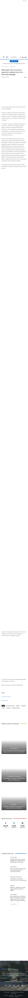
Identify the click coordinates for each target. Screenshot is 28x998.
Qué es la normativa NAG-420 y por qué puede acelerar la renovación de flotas (18, 870)
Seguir (14, 822)
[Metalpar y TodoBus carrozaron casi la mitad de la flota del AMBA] (14, 796)
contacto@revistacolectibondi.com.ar (14, 981)
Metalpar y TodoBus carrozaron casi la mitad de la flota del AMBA (18, 889)
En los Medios (13, 857)
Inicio (3, 66)
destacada (23, 705)
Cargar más (13, 904)
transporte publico (16, 708)
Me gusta (6, 822)
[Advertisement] (14, 37)
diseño (3, 708)
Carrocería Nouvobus (6, 696)
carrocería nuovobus (10, 705)
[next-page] (5, 813)
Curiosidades (13, 748)
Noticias (6, 66)
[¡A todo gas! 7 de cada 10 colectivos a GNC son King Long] (14, 768)
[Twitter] (24, 57)
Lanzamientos (12, 66)
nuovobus (8, 708)
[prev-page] (3, 813)
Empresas (13, 804)
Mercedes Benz (5, 700)
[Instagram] (25, 1)
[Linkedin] (23, 57)
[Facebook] (24, 1)
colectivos (18, 705)
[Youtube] (25, 57)
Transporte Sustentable (14, 776)
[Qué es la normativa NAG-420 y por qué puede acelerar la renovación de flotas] (14, 740)
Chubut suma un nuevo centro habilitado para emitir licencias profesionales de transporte (14, 64)
